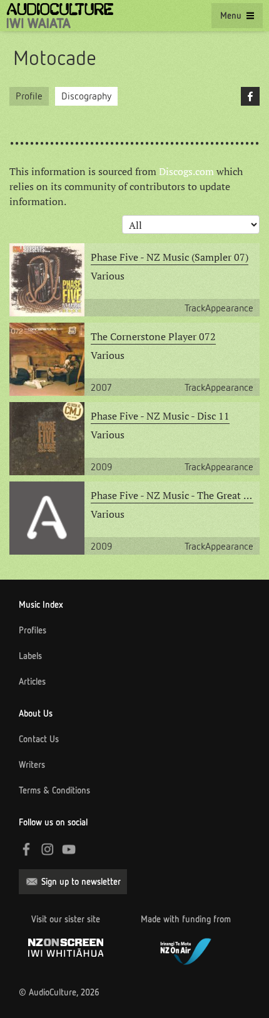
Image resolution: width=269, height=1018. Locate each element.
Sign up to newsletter (81, 882)
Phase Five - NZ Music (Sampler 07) (169, 257)
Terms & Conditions (54, 790)
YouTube (68, 849)
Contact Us (39, 739)
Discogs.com (186, 171)
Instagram (47, 849)
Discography (86, 96)
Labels (30, 656)
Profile (29, 96)
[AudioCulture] (59, 15)
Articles (32, 682)
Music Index (41, 605)
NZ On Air (186, 949)
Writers (32, 765)
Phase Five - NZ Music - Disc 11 (160, 416)
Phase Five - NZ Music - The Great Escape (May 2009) (172, 495)
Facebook (250, 96)
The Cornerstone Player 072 (153, 336)
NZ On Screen (65, 948)
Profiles (32, 630)
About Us (36, 713)
